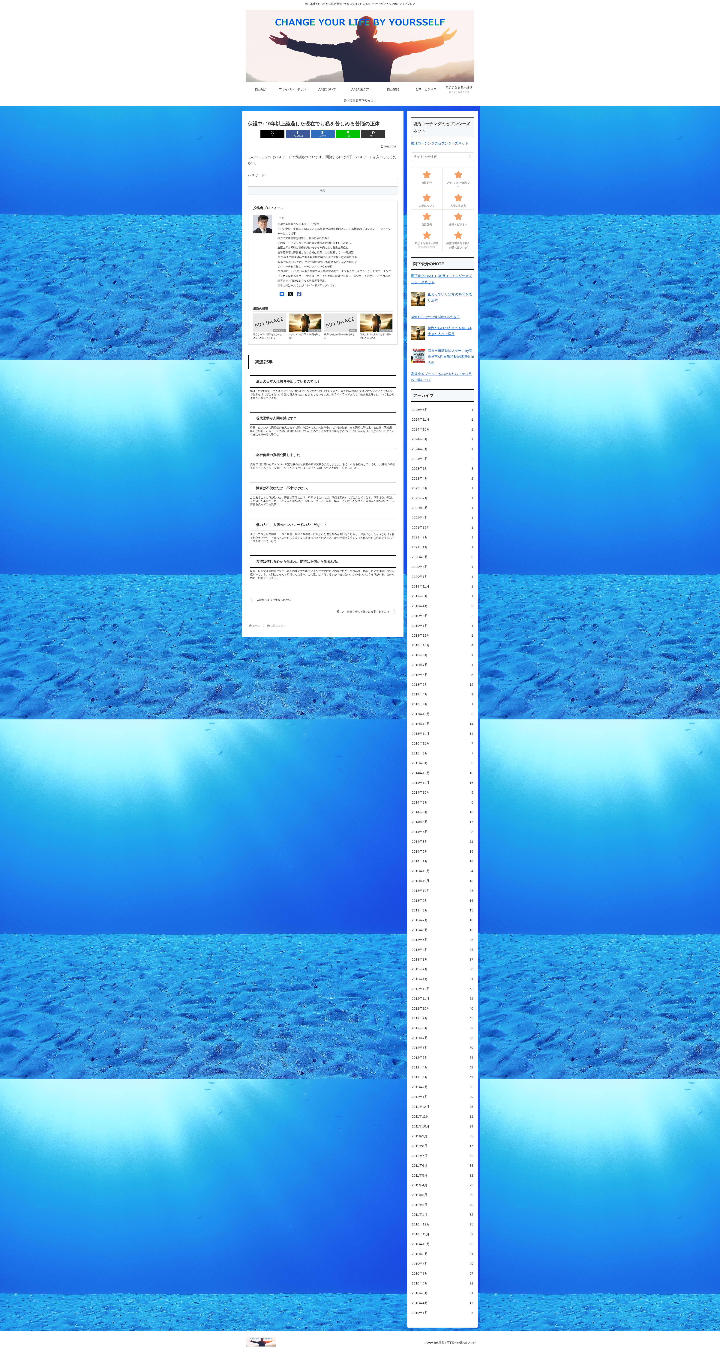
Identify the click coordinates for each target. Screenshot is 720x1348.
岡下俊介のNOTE (424, 276)
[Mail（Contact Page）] (282, 294)
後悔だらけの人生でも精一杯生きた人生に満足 (375, 336)
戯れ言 (353, 331)
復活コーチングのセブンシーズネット (439, 143)
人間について (386, 331)
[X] (290, 294)
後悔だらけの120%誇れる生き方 (339, 336)
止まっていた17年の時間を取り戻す (305, 336)
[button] (373, 134)
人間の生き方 (279, 331)
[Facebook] (299, 294)
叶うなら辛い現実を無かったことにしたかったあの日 (269, 336)
